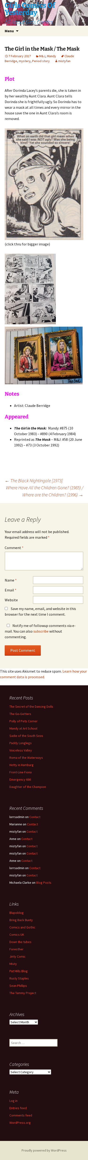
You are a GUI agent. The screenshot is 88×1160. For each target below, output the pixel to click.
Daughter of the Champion (27, 787)
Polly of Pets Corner (23, 721)
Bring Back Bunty (21, 920)
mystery (25, 61)
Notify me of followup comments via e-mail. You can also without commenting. (40, 631)
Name (11, 580)
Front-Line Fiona (20, 772)
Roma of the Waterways (26, 757)
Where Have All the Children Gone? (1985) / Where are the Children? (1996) (44, 491)
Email (10, 590)
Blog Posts (43, 882)
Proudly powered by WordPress (44, 1150)
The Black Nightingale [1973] (34, 480)
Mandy (51, 56)
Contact (34, 817)
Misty (13, 964)
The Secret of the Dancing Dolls (31, 706)
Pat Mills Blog (18, 971)
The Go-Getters (20, 714)
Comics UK (16, 934)
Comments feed (20, 1115)
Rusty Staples (19, 978)
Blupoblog (16, 913)
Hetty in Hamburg (21, 765)
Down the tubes (20, 942)
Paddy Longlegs (20, 743)
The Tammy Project (22, 993)
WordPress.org (20, 1122)
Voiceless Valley (20, 750)
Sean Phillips (18, 985)
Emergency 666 (20, 779)
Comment (14, 547)
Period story (41, 61)
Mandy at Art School (23, 728)
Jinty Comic (17, 956)
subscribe (41, 631)
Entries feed (18, 1108)
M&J (42, 56)
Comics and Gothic (22, 927)
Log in (13, 1101)
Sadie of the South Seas (26, 736)
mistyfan (64, 61)
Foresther (16, 949)
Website (11, 600)
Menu (9, 30)
